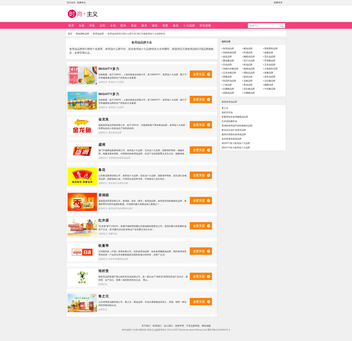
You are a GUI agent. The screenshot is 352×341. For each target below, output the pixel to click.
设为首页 (71, 2)
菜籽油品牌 (269, 76)
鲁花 (101, 170)
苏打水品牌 (249, 60)
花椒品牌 (248, 80)
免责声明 (179, 326)
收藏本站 (81, 2)
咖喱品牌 (268, 85)
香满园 (103, 195)
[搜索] (281, 26)
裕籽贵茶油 (227, 112)
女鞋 (102, 25)
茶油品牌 (227, 64)
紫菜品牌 (248, 76)
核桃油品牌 (249, 68)
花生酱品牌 (249, 89)
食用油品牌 (98, 33)
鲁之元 (103, 296)
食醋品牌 (268, 52)
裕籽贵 (103, 271)
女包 (113, 25)
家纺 (155, 25)
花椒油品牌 (228, 93)
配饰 (123, 25)
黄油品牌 (248, 85)
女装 (82, 25)
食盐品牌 (227, 56)
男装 (92, 25)
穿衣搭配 (205, 25)
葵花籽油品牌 (229, 80)
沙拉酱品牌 (269, 80)
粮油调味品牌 (82, 33)
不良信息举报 (192, 326)
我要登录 (278, 2)
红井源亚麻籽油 (229, 121)
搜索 (252, 25)
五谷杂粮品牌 (229, 72)
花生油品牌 (269, 56)
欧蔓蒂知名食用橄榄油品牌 (235, 117)
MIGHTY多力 (108, 69)
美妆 (134, 25)
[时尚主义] (82, 18)
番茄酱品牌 (228, 60)
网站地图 (206, 326)
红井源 (103, 220)
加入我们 (168, 326)
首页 (71, 25)
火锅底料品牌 (271, 68)
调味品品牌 (249, 72)
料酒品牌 (248, 52)
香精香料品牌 (271, 48)
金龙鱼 (103, 119)
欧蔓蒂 (103, 245)
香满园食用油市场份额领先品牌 (237, 125)
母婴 (165, 25)
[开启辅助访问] (285, 2)
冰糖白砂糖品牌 (230, 68)
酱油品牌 (248, 48)
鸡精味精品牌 (229, 52)
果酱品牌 (268, 72)
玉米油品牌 (269, 64)
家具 (144, 25)
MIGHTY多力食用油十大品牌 (236, 143)
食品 (176, 25)
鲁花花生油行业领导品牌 (234, 130)
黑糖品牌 (227, 76)
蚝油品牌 (248, 64)
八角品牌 (227, 85)
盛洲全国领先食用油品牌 (234, 134)
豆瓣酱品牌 (249, 93)
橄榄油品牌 (249, 56)
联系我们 (157, 326)
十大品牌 (189, 25)
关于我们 (146, 326)
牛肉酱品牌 (269, 89)
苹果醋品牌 (269, 60)
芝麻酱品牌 (228, 89)
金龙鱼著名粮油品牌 (231, 139)
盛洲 (101, 144)
